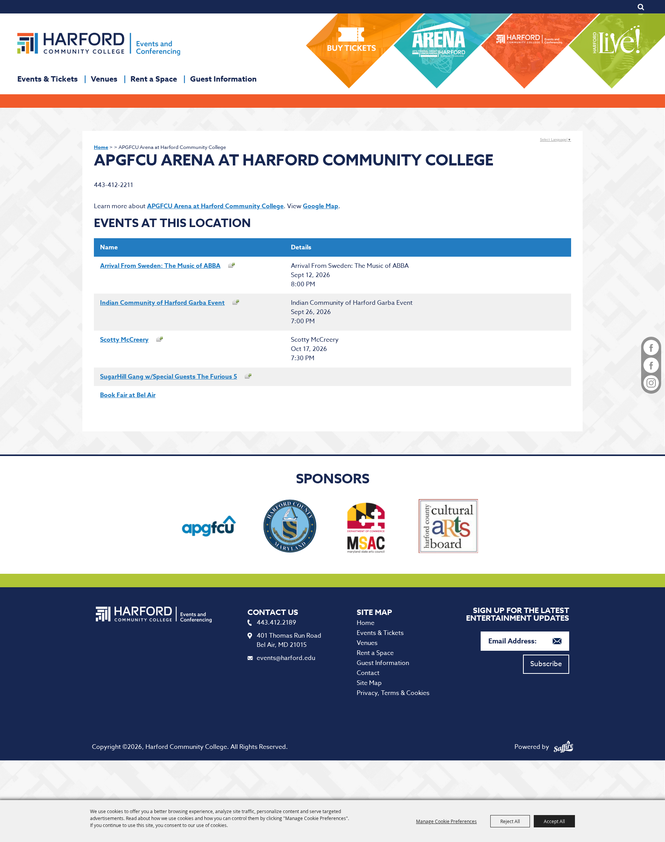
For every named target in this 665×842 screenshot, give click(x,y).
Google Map (320, 206)
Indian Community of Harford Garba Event (162, 302)
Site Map (369, 683)
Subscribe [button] (546, 664)
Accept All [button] (554, 821)
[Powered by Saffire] (563, 747)
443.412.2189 (276, 622)
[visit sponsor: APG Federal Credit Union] (209, 527)
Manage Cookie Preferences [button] (446, 821)
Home (101, 147)
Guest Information (223, 79)
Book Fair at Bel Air (127, 395)
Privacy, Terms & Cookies (393, 693)
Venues (104, 79)
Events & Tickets (47, 79)
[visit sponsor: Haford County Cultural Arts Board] (448, 527)
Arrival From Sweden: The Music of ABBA (160, 266)
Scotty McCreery (124, 339)
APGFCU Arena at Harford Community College (215, 206)
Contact (368, 673)
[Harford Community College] (98, 44)
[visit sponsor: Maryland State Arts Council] (367, 527)
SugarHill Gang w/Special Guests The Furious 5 (168, 376)
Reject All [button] (510, 821)
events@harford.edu (286, 658)
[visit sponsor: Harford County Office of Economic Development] (289, 527)
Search (641, 7)
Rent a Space (153, 79)
